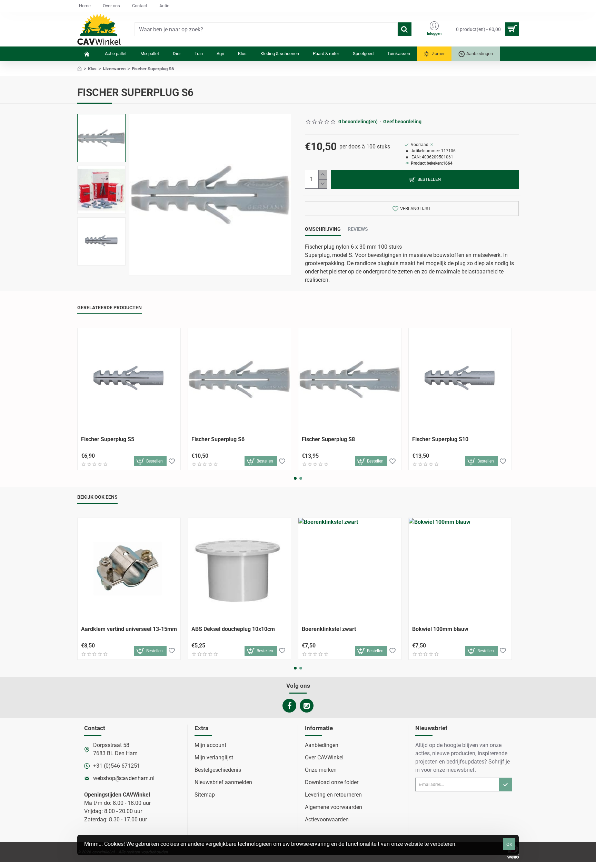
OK (509, 844)
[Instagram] (307, 706)
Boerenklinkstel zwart (329, 629)
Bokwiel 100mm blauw (440, 629)
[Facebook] (289, 706)
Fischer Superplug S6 (218, 439)
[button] (103, 121)
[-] (322, 184)
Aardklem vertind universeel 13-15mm (129, 629)
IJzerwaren (114, 68)
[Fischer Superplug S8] (349, 379)
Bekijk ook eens (97, 497)
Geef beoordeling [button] (402, 121)
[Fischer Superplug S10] (460, 379)
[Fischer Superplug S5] (129, 379)
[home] (79, 68)
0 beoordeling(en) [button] (358, 121)
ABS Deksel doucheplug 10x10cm (233, 629)
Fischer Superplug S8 (328, 439)
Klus (92, 68)
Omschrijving (323, 229)
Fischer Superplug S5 (107, 439)
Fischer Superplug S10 (440, 439)
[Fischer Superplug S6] (239, 379)
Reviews (358, 229)
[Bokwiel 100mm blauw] (460, 569)
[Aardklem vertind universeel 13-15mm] (129, 569)
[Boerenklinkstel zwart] (349, 569)
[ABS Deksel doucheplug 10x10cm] (239, 569)
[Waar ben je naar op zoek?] (404, 29)
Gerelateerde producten (109, 307)
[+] (322, 174)
